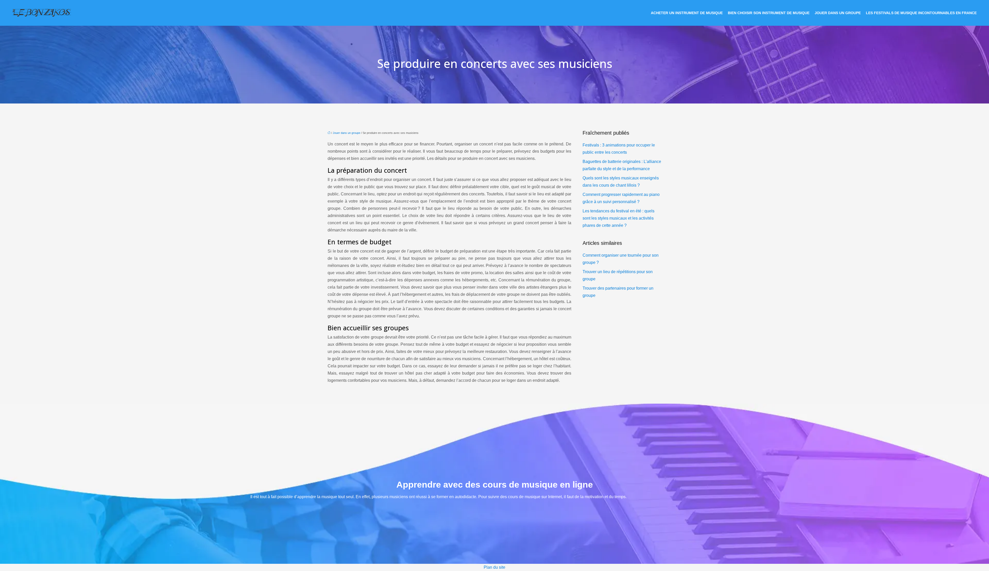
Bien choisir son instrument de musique (768, 13)
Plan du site (494, 567)
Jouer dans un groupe (838, 13)
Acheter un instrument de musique (687, 13)
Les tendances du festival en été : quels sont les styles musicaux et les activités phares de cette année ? (618, 218)
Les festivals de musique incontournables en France (921, 13)
